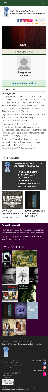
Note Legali (25, 389)
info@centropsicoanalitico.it (11, 389)
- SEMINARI (23, 177)
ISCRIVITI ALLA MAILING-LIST (36, 24)
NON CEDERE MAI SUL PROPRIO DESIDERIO (35, 213)
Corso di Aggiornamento (12, 212)
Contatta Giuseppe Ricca (24, 83)
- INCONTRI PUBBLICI (28, 186)
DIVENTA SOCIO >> (13, 247)
